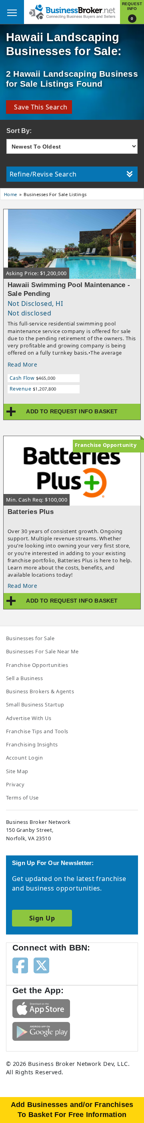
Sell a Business (24, 678)
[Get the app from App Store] (41, 1008)
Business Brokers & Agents (40, 691)
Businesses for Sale (30, 638)
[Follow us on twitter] (41, 964)
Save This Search (39, 107)
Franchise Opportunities (37, 665)
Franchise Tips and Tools (37, 731)
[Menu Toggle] (12, 12)
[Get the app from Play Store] (41, 1030)
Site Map (17, 771)
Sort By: (19, 130)
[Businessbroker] (72, 11)
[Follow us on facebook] (20, 964)
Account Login (24, 757)
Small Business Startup (35, 704)
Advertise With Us (28, 718)
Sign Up (42, 918)
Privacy (15, 784)
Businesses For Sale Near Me (42, 651)
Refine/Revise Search (43, 174)
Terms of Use (22, 797)
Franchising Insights (32, 744)
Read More (22, 364)
